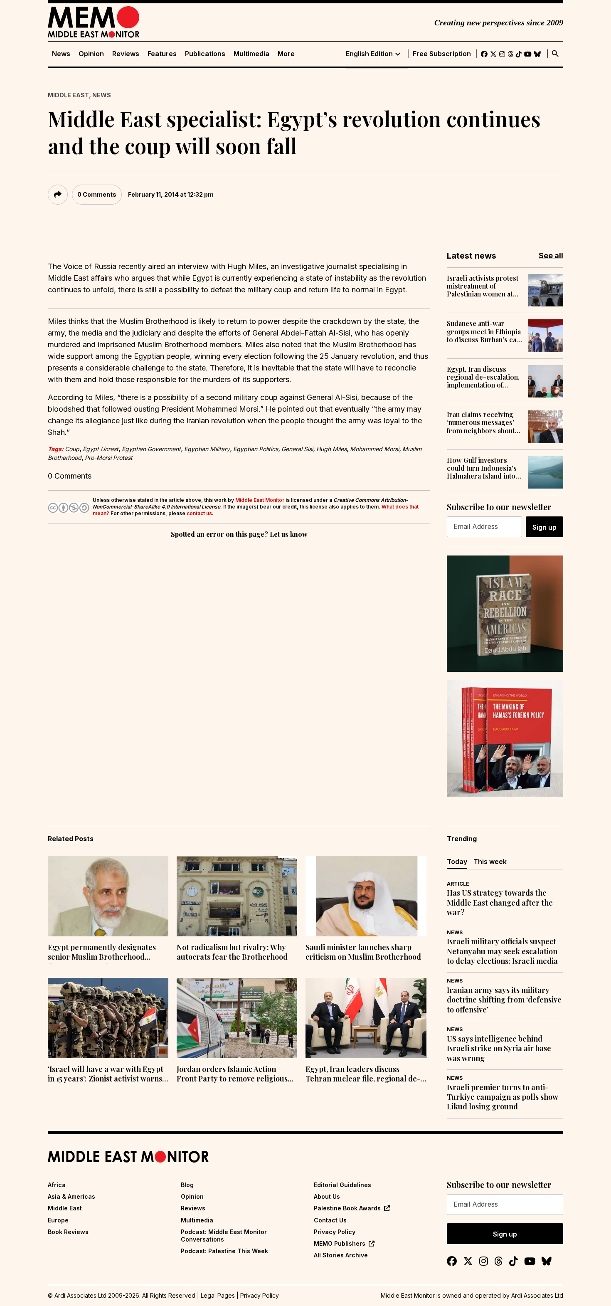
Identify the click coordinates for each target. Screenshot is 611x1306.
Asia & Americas (71, 1196)
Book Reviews (68, 1231)
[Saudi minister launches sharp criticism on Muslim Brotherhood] (366, 896)
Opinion (91, 54)
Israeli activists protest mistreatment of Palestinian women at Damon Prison (482, 286)
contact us (199, 513)
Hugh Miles (331, 448)
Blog (187, 1184)
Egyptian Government (151, 448)
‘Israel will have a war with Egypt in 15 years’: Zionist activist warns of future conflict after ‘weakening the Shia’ (105, 1074)
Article (458, 884)
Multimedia (251, 54)
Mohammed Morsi (374, 448)
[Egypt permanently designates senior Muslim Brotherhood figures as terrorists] (108, 896)
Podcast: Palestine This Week (224, 1250)
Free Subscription (442, 54)
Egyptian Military (207, 448)
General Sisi (297, 448)
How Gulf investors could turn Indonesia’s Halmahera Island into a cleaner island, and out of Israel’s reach (483, 468)
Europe (58, 1220)
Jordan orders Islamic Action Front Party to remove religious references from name (232, 1074)
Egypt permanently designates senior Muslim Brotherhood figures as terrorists (102, 953)
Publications (205, 54)
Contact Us (330, 1220)
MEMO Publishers (339, 1243)
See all (551, 255)
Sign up (544, 527)
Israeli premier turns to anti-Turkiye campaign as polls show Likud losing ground (502, 1097)
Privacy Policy (334, 1231)
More (286, 54)
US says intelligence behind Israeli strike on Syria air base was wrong (499, 1048)
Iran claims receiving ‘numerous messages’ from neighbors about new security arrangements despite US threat (481, 422)
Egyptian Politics (255, 448)
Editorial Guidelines (342, 1184)
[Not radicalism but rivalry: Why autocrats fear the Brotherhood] (237, 896)
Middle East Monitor (259, 500)
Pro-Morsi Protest (109, 457)
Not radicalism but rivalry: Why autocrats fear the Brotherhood (232, 952)
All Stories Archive (341, 1255)
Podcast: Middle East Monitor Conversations (224, 1235)
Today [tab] (457, 861)
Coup (72, 448)
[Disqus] (239, 654)
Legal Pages (218, 1295)
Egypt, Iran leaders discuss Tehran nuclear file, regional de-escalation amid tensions (363, 1074)
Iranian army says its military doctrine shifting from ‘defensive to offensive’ (504, 1000)
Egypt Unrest (100, 448)
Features (162, 54)
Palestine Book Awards (347, 1208)
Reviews (125, 54)
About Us (327, 1196)
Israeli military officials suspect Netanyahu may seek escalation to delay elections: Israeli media (502, 951)
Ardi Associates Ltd (537, 1295)
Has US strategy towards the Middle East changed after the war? (500, 902)
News (61, 54)
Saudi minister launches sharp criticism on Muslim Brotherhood (363, 952)
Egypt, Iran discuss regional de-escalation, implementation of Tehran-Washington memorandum (483, 377)
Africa (57, 1184)
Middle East (68, 95)
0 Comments (96, 194)
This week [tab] (490, 861)
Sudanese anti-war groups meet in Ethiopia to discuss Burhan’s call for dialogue (484, 331)
